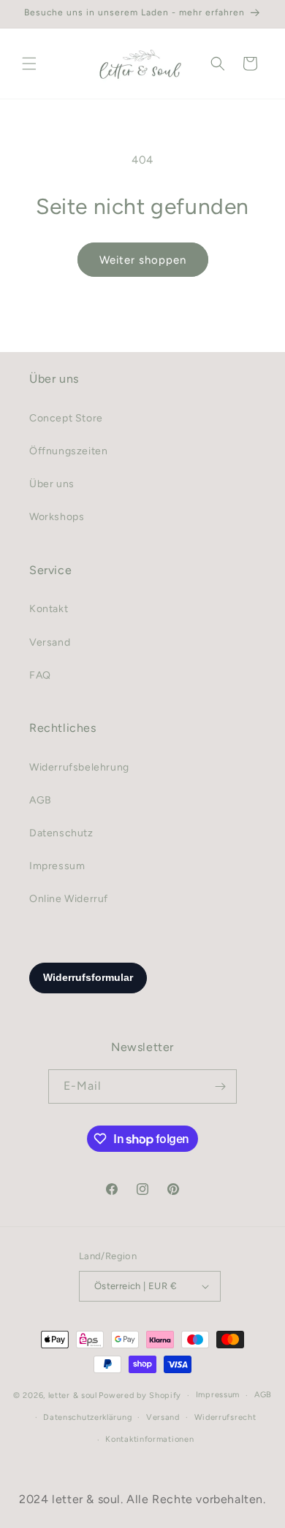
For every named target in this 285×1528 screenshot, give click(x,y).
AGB (40, 800)
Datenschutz (61, 833)
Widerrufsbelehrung (79, 767)
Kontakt (48, 609)
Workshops (56, 517)
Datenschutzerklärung (87, 1417)
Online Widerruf (68, 899)
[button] (29, 63)
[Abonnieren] (220, 1086)
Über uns (52, 484)
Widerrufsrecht (225, 1417)
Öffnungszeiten (68, 451)
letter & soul (72, 1395)
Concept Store (66, 418)
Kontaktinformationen (149, 1439)
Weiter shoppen (142, 260)
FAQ (40, 675)
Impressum (57, 866)
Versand (49, 642)
